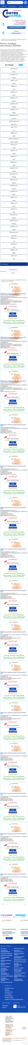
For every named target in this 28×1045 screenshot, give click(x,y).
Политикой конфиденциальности (10, 1029)
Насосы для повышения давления (9, 929)
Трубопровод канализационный (5, 951)
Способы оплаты (12, 6)
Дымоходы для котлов (6, 955)
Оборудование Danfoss (20, 959)
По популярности (13, 269)
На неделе (5, 916)
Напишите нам (8, 995)
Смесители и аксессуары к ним (18, 951)
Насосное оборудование (7, 976)
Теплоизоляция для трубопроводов (19, 957)
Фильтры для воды (18, 967)
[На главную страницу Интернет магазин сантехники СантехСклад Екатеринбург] (14, 13)
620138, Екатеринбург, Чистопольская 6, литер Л (14, 1038)
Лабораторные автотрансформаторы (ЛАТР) (19, 976)
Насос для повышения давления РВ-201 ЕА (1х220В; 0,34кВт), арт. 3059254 (9, 932)
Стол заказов (8, 993)
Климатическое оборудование (18, 970)
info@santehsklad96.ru (19, 24)
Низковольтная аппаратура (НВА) (18, 979)
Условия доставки (13, 318)
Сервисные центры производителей (14, 999)
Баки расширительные (6, 982)
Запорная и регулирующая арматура (4, 970)
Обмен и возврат (9, 997)
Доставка (21, 6)
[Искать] (25, 2)
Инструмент (4, 948)
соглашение (8, 1031)
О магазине (3, 6)
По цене (13, 272)
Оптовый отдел (9, 991)
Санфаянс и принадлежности (5, 973)
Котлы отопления (5, 966)
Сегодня (23, 916)
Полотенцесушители (19, 948)
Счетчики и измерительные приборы (5, 979)
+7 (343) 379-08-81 (6, 1039)
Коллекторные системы (20, 961)
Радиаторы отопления (6, 953)
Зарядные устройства (19, 972)
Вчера (14, 916)
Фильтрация (5, 264)
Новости (4, 1007)
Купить (12, 313)
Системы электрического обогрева (18, 965)
